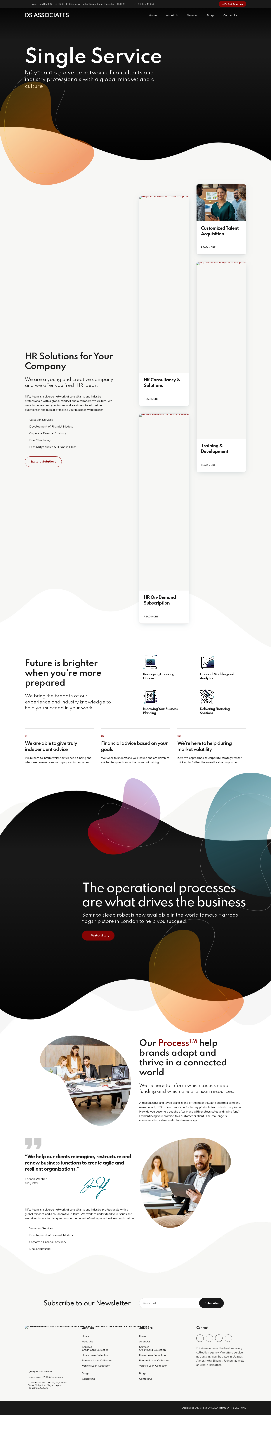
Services (192, 15)
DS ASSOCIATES (47, 15)
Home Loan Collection (95, 1355)
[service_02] (221, 202)
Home (153, 15)
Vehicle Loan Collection (96, 1365)
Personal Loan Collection (97, 1360)
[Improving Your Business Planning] (164, 697)
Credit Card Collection (95, 1350)
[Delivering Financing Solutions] (221, 697)
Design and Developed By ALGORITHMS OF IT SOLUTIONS (214, 1407)
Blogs (210, 15)
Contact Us (230, 15)
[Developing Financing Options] (164, 662)
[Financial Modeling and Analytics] (221, 662)
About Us (172, 15)
